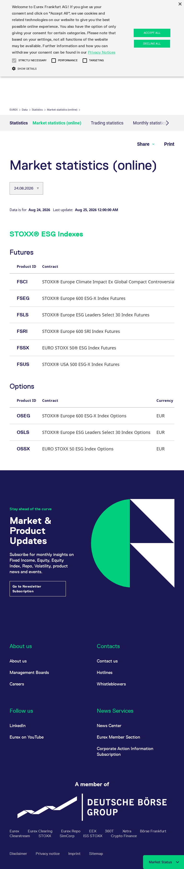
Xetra (127, 831)
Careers (17, 683)
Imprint (74, 853)
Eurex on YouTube (27, 737)
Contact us (107, 660)
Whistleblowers (111, 683)
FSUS (23, 364)
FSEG (23, 298)
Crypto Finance (124, 836)
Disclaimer (19, 853)
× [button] (180, 4)
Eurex (13, 109)
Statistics (37, 109)
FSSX (23, 347)
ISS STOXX (93, 836)
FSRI (22, 331)
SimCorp (67, 836)
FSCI (22, 281)
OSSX (23, 448)
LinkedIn (18, 725)
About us (18, 660)
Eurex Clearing (40, 831)
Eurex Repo (71, 831)
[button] (14, 60)
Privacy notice (48, 853)
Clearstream (20, 836)
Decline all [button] (152, 43)
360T (110, 831)
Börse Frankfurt (153, 831)
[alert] (92, 38)
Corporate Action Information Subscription (125, 751)
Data (25, 109)
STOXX (45, 836)
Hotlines (104, 672)
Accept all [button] (152, 32)
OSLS (23, 432)
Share (144, 144)
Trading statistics (107, 122)
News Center (109, 725)
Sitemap (96, 853)
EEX (93, 831)
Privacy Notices (101, 52)
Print (169, 144)
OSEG (23, 415)
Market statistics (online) (62, 109)
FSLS (23, 314)
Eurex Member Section (118, 737)
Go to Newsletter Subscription (26, 588)
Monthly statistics (150, 122)
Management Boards (29, 672)
